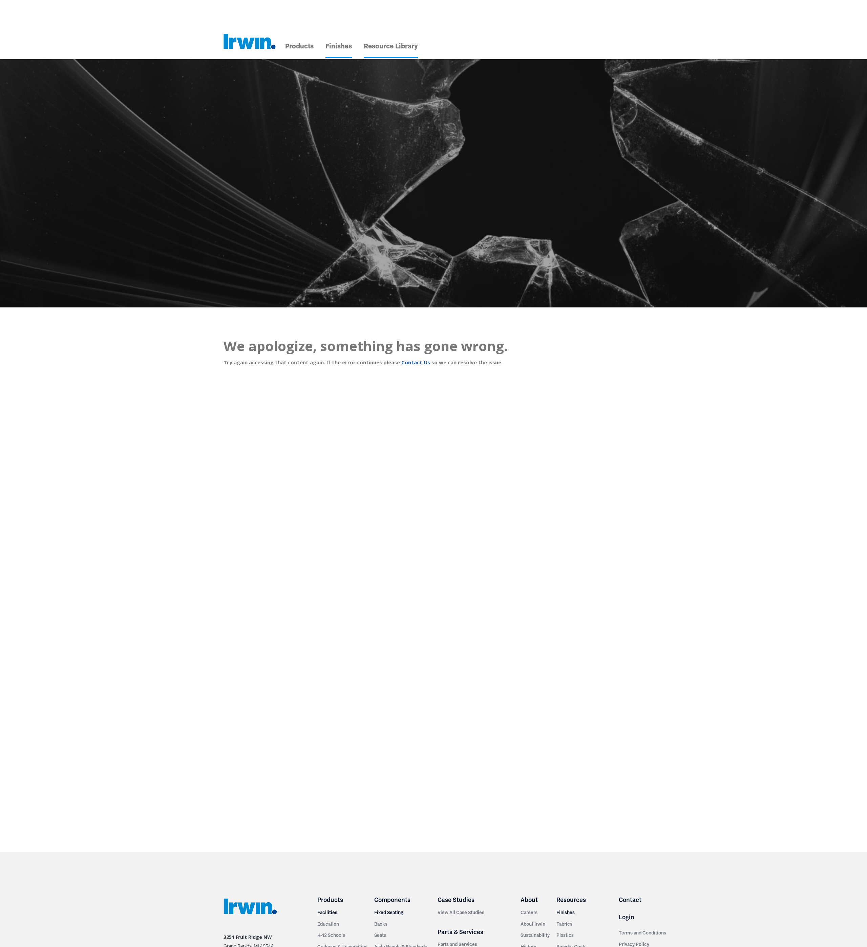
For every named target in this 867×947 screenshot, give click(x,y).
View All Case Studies (461, 912)
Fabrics (564, 924)
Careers (529, 912)
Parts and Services (457, 944)
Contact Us (415, 362)
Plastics (565, 935)
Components (392, 899)
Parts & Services (460, 931)
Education (328, 924)
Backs (380, 924)
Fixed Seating (388, 912)
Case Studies (456, 899)
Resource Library (391, 46)
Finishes (338, 46)
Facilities (327, 912)
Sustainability (535, 935)
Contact (630, 899)
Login (626, 917)
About (529, 899)
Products (299, 46)
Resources (571, 899)
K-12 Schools (331, 935)
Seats (380, 935)
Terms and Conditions (642, 932)
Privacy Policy (634, 944)
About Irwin (533, 924)
